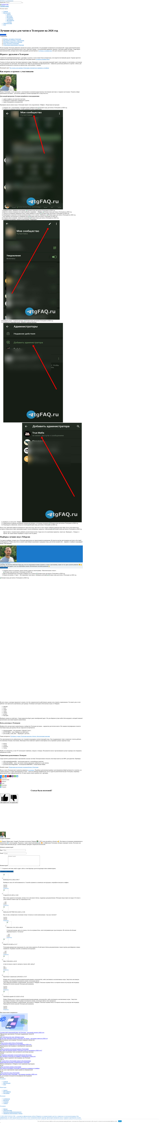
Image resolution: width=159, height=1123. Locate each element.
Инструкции (6, 13)
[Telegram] (17, 776)
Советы (5, 1103)
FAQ (4, 25)
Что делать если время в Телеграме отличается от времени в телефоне (29, 68)
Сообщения (10, 19)
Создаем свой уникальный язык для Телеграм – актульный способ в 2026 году (22, 1032)
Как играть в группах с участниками (13, 40)
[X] (10, 776)
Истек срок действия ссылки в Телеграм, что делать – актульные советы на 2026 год (24, 1038)
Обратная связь (7, 23)
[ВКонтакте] (1, 776)
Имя (1, 850)
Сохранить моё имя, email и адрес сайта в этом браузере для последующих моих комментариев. (29, 868)
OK (120, 1121)
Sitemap (5, 1109)
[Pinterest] (8, 776)
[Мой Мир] (6, 776)
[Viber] (13, 776)
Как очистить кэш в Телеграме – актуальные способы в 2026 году (18, 1074)
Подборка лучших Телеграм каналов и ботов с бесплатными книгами (30, 736)
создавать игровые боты (42, 59)
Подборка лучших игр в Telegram (12, 42)
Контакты (9, 16)
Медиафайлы (10, 20)
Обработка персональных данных (12, 1113)
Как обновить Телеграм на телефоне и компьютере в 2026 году (18, 1056)
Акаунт (9, 14)
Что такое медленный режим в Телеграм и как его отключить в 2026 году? (21, 1050)
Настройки (10, 17)
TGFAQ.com (4, 6)
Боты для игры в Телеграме (11, 43)
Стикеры (9, 22)
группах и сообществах (45, 50)
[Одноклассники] (3, 776)
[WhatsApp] (15, 776)
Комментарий (4, 865)
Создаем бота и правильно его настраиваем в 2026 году (15, 1044)
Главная (5, 11)
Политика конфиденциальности (12, 1112)
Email (2, 853)
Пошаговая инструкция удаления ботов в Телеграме (23, 767)
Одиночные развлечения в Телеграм (13, 45)
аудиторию (31, 770)
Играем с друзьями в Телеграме (12, 39)
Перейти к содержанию (6, 0)
